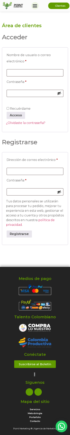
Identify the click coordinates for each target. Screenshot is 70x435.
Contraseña (25, 81)
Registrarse (19, 234)
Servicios (35, 409)
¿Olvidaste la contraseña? (25, 123)
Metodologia (35, 413)
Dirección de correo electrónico (35, 159)
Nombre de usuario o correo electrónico (29, 57)
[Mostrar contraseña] (59, 93)
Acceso (16, 115)
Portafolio (35, 417)
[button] (35, 6)
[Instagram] (38, 392)
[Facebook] (29, 392)
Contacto (35, 421)
